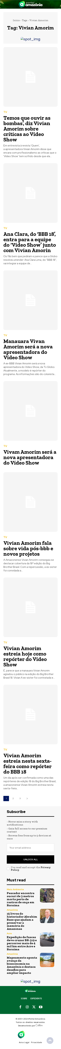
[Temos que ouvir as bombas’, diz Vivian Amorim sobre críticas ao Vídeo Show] (30, 77)
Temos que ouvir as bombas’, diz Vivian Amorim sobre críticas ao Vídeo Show (26, 129)
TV (5, 112)
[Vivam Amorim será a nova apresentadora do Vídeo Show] (30, 411)
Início (16, 20)
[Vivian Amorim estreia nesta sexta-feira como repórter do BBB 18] (30, 714)
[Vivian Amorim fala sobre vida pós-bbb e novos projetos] (30, 502)
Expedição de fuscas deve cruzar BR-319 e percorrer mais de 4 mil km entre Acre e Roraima (22, 943)
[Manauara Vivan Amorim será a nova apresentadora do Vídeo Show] (30, 300)
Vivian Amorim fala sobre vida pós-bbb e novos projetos (28, 548)
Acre (9, 933)
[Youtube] (40, 1007)
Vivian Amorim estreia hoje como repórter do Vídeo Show (25, 656)
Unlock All (30, 859)
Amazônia (12, 910)
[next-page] (27, 798)
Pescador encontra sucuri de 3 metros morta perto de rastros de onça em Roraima (20, 899)
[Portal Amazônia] (30, 4)
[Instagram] (27, 1007)
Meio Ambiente (15, 889)
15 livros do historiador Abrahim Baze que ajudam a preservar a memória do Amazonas (22, 921)
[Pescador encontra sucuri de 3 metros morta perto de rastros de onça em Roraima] (47, 895)
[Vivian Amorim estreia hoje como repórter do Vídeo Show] (30, 607)
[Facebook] (20, 1007)
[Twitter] (33, 1007)
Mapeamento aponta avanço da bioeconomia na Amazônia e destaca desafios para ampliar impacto (22, 965)
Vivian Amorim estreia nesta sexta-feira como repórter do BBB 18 (27, 763)
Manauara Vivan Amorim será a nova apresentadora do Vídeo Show (28, 349)
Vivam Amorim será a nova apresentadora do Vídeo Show (29, 457)
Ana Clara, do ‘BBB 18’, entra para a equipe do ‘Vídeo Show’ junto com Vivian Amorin (29, 242)
